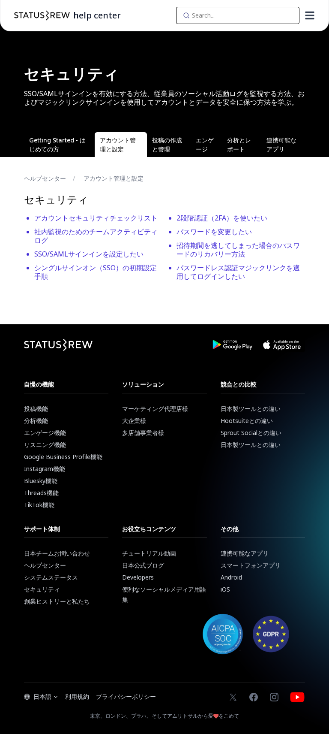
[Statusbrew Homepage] (42, 15)
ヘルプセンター (45, 178)
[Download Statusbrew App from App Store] (282, 345)
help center (97, 15)
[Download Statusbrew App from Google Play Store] (232, 345)
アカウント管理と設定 (114, 178)
